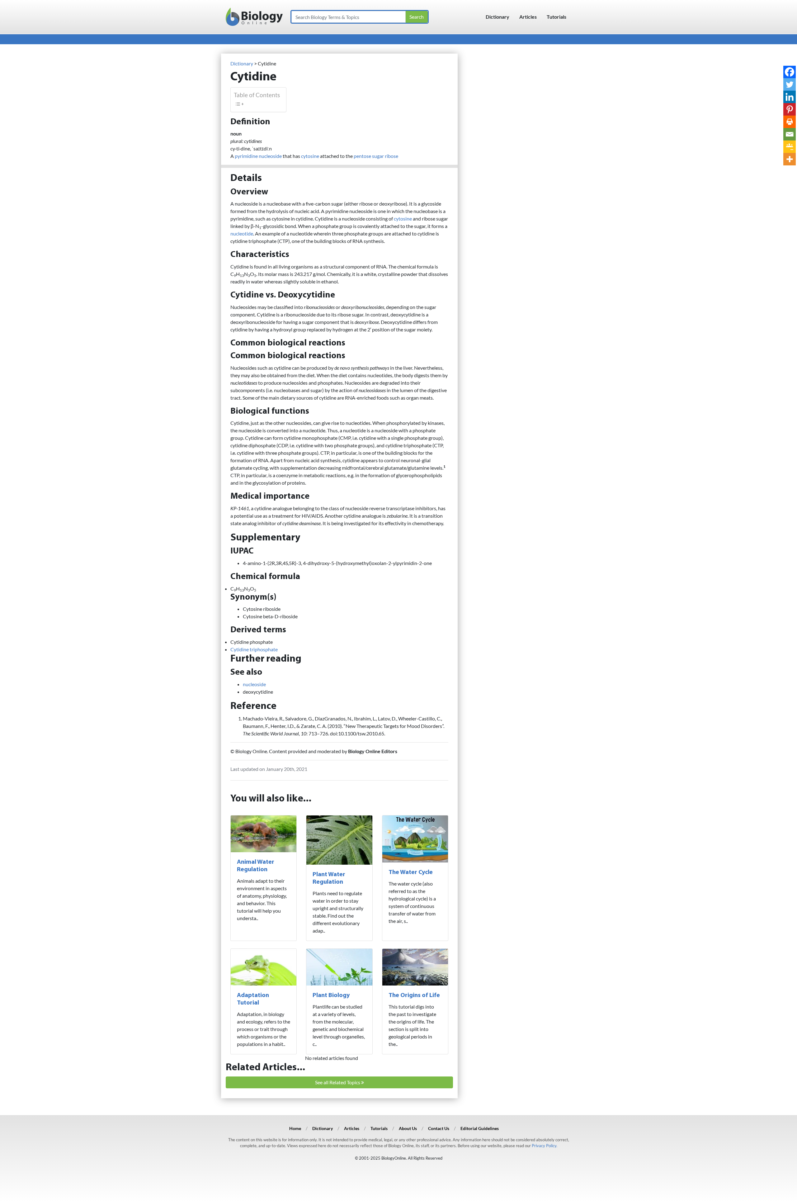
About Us (408, 1128)
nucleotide (241, 233)
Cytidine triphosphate (254, 649)
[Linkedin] (789, 97)
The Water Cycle (411, 872)
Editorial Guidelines (479, 1128)
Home (295, 1128)
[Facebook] (789, 72)
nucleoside (270, 156)
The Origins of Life (414, 995)
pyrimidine (246, 156)
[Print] (789, 122)
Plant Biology (331, 995)
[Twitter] (789, 84)
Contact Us (438, 1128)
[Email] (789, 134)
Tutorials (556, 17)
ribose (391, 156)
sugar (378, 156)
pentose (362, 156)
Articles (528, 17)
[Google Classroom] (789, 146)
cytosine (310, 156)
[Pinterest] (789, 109)
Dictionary (497, 17)
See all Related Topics (338, 1082)
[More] (789, 159)
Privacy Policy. (544, 1145)
